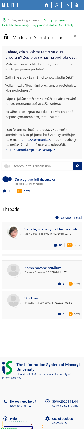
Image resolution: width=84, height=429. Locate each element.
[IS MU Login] (77, 5)
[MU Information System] (4, 20)
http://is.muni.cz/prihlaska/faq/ (28, 150)
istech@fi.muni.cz (20, 405)
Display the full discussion (35, 179)
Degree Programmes (25, 20)
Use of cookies (62, 418)
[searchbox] (42, 166)
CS (67, 4)
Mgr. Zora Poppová (36, 233)
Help (13, 418)
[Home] (46, 5)
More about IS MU (27, 374)
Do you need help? (23, 401)
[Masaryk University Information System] (10, 5)
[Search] (57, 5)
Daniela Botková (34, 272)
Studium (31, 298)
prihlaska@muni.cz (35, 139)
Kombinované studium (42, 268)
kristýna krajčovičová (37, 302)
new (24, 191)
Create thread (71, 217)
